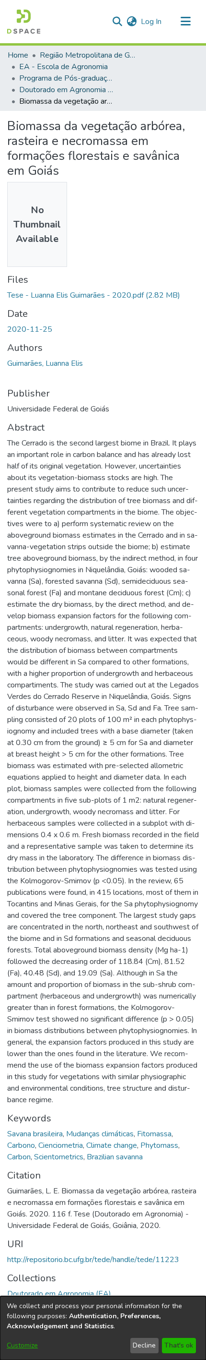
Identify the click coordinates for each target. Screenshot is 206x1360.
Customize (22, 1345)
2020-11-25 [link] (29, 329)
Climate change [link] (111, 1145)
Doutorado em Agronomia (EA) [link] (67, 89)
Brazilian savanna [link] (115, 1157)
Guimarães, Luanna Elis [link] (45, 363)
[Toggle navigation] (185, 21)
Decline (144, 1345)
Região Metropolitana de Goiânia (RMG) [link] (88, 55)
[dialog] (103, 1328)
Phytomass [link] (159, 1145)
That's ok (178, 1345)
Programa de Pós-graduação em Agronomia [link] (67, 78)
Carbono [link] (21, 1145)
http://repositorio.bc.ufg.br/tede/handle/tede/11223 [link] (93, 1259)
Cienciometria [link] (60, 1145)
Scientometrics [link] (58, 1157)
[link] (93, 295)
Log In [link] (151, 21)
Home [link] (18, 55)
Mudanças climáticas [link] (100, 1134)
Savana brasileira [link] (35, 1134)
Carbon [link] (19, 1157)
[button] (23, 22)
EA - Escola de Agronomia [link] (63, 66)
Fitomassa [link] (154, 1134)
